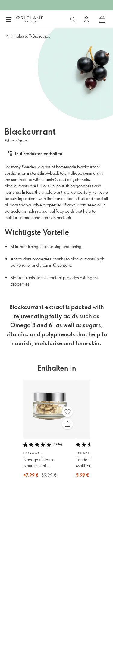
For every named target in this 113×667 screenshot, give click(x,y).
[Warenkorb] (102, 19)
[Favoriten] (67, 411)
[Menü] (8, 19)
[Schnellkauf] (67, 424)
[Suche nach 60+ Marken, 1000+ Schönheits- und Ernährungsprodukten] (72, 19)
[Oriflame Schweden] (30, 19)
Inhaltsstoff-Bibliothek (30, 36)
